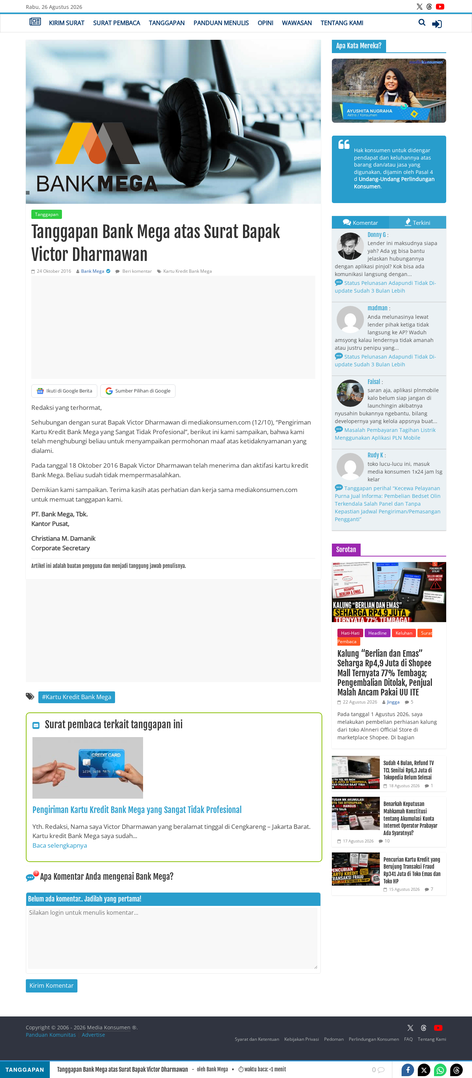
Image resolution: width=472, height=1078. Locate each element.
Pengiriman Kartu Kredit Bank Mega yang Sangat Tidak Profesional (137, 810)
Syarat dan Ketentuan (257, 1039)
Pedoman (334, 1039)
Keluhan (404, 633)
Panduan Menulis (221, 23)
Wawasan (297, 23)
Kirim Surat (66, 23)
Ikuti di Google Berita (69, 390)
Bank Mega (92, 271)
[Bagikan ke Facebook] (408, 1070)
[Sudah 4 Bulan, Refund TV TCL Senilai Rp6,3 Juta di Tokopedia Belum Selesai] (356, 759)
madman (378, 308)
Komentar (365, 222)
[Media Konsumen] (35, 22)
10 (387, 841)
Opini (265, 23)
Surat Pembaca (116, 23)
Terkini (421, 222)
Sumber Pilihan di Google (142, 390)
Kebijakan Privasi (301, 1039)
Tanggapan (167, 23)
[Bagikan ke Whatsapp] (440, 1070)
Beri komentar (136, 271)
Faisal (374, 382)
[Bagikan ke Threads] (456, 1070)
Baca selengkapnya (59, 845)
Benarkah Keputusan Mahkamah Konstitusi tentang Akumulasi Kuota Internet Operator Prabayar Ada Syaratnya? (410, 818)
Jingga (393, 702)
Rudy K (375, 455)
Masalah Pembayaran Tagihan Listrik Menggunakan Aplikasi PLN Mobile (385, 433)
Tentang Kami (342, 23)
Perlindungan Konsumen (374, 1039)
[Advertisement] (173, 327)
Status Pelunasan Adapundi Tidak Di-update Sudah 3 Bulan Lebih (385, 286)
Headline (377, 633)
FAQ (408, 1039)
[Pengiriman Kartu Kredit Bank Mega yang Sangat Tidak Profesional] (87, 741)
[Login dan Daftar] (437, 24)
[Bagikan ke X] (424, 1070)
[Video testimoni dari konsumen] (389, 91)
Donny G (377, 234)
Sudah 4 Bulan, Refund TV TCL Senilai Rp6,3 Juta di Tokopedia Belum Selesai (409, 770)
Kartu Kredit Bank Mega (187, 271)
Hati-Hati (350, 633)
